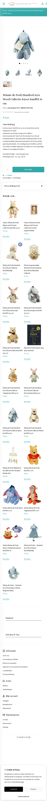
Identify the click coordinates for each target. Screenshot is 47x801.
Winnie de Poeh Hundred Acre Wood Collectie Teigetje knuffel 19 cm (11, 390)
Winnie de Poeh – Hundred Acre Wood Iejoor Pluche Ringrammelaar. (12, 588)
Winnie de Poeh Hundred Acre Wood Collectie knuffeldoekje (11, 268)
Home (5, 11)
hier (23, 782)
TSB (29, 737)
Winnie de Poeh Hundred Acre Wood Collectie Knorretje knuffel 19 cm (32, 390)
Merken (5, 686)
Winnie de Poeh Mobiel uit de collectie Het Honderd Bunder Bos (12, 470)
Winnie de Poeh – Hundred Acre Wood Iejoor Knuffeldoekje (33, 548)
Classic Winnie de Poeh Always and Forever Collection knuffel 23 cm (11, 225)
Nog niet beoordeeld (22, 112)
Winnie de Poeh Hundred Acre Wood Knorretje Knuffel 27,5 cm (11, 310)
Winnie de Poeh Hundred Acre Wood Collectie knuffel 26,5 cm (13, 350)
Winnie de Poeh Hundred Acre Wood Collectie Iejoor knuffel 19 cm (12, 430)
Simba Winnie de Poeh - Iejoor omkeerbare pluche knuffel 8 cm (12, 548)
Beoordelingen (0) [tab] (12, 186)
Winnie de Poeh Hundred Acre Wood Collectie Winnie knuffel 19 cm (34, 430)
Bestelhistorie (7, 704)
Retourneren (7, 723)
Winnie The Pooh (27, 108)
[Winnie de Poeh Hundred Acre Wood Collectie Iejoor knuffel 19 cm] (23, 65)
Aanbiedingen (7, 689)
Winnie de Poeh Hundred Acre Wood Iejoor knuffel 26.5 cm (33, 310)
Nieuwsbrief (7, 708)
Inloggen (6, 701)
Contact (5, 720)
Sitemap (5, 727)
